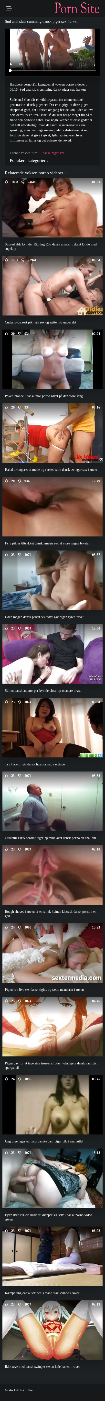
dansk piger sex (53, 153)
